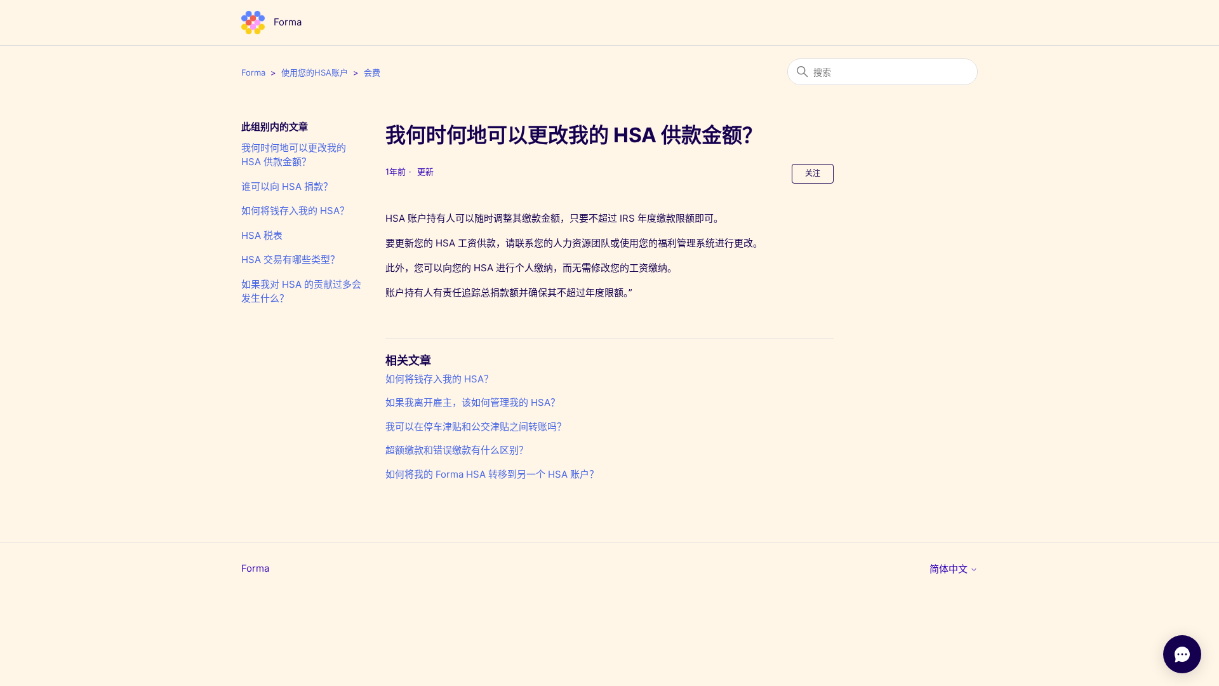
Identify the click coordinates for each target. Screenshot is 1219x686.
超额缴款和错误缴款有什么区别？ (456, 450)
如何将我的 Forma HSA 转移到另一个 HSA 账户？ (492, 474)
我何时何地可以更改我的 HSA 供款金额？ (293, 155)
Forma (253, 72)
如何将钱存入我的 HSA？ (295, 211)
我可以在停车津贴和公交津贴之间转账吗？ (475, 426)
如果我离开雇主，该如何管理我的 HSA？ (472, 402)
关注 (812, 173)
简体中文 (949, 568)
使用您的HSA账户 (314, 72)
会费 (372, 72)
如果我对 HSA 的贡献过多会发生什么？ (301, 291)
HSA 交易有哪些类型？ (290, 259)
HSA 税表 (262, 235)
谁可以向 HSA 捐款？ (287, 186)
